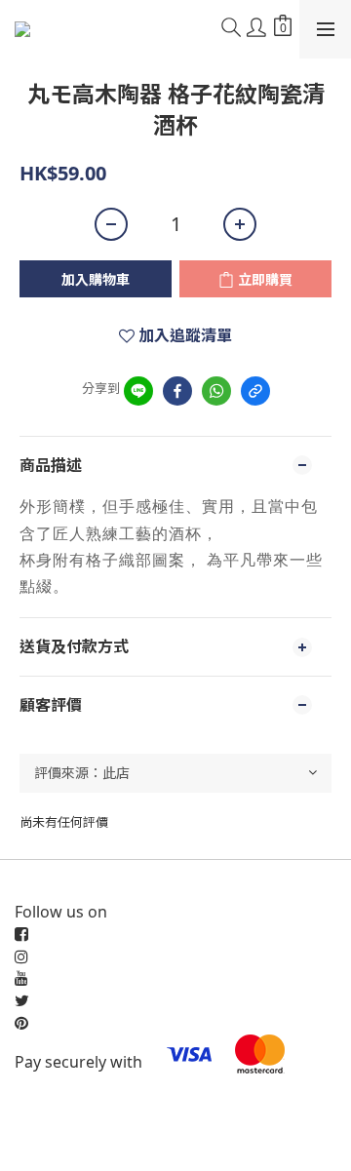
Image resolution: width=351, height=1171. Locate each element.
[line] (138, 391)
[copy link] (255, 391)
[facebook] (177, 391)
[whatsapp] (216, 391)
